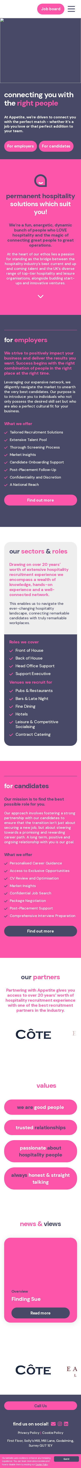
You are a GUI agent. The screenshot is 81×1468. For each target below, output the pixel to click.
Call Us (40, 1406)
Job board (50, 9)
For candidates (56, 146)
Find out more (40, 500)
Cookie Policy (42, 1464)
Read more (41, 1313)
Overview (19, 1291)
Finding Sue (26, 1298)
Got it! (66, 1459)
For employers (20, 146)
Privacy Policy (28, 1432)
